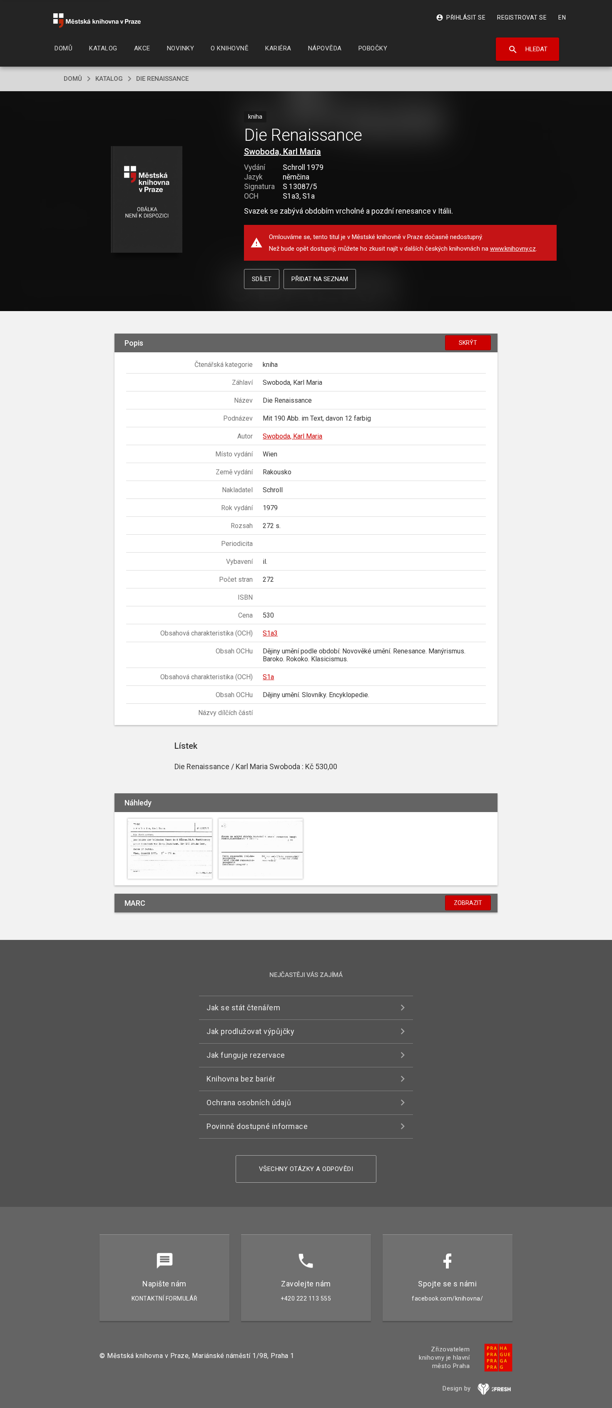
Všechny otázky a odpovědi (306, 1169)
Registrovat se (522, 17)
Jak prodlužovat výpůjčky (250, 1031)
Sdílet (261, 279)
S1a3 (270, 633)
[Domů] (97, 21)
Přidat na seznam (319, 279)
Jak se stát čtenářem (243, 1007)
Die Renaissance (162, 78)
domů (73, 78)
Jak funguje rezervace (245, 1055)
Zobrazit (468, 903)
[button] (146, 200)
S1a (268, 677)
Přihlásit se (460, 17)
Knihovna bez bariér (241, 1078)
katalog (109, 78)
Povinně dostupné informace (257, 1126)
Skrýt (468, 342)
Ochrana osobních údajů (248, 1102)
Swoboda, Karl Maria (282, 152)
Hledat (527, 50)
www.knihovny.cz (513, 248)
